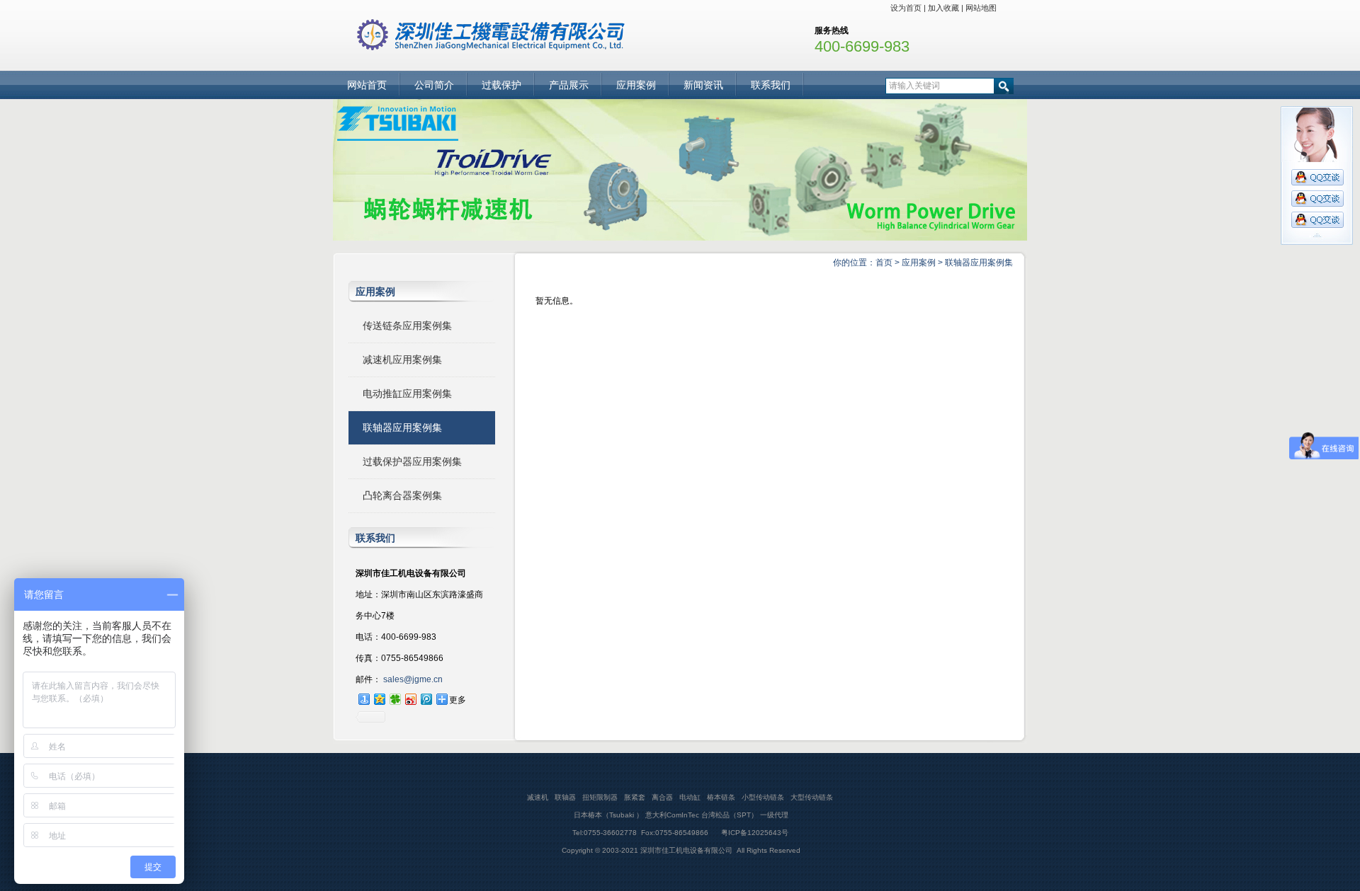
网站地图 (981, 8)
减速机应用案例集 (402, 359)
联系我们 (770, 85)
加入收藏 (943, 8)
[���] (680, 237)
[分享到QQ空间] (379, 699)
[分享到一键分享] (363, 699)
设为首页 (906, 8)
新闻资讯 (703, 85)
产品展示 (569, 85)
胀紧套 (634, 797)
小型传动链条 (763, 797)
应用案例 (636, 85)
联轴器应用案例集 (979, 263)
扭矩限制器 (600, 797)
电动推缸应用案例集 (407, 393)
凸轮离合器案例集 (402, 495)
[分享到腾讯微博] (426, 699)
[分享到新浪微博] (410, 699)
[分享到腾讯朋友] (394, 699)
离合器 (662, 797)
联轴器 (565, 797)
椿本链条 (721, 797)
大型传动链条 (811, 797)
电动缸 (690, 797)
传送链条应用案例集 (407, 325)
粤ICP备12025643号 (753, 833)
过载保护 (501, 85)
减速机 (537, 797)
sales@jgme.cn (412, 679)
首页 (884, 263)
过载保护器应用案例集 (412, 461)
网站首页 (367, 85)
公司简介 (434, 85)
